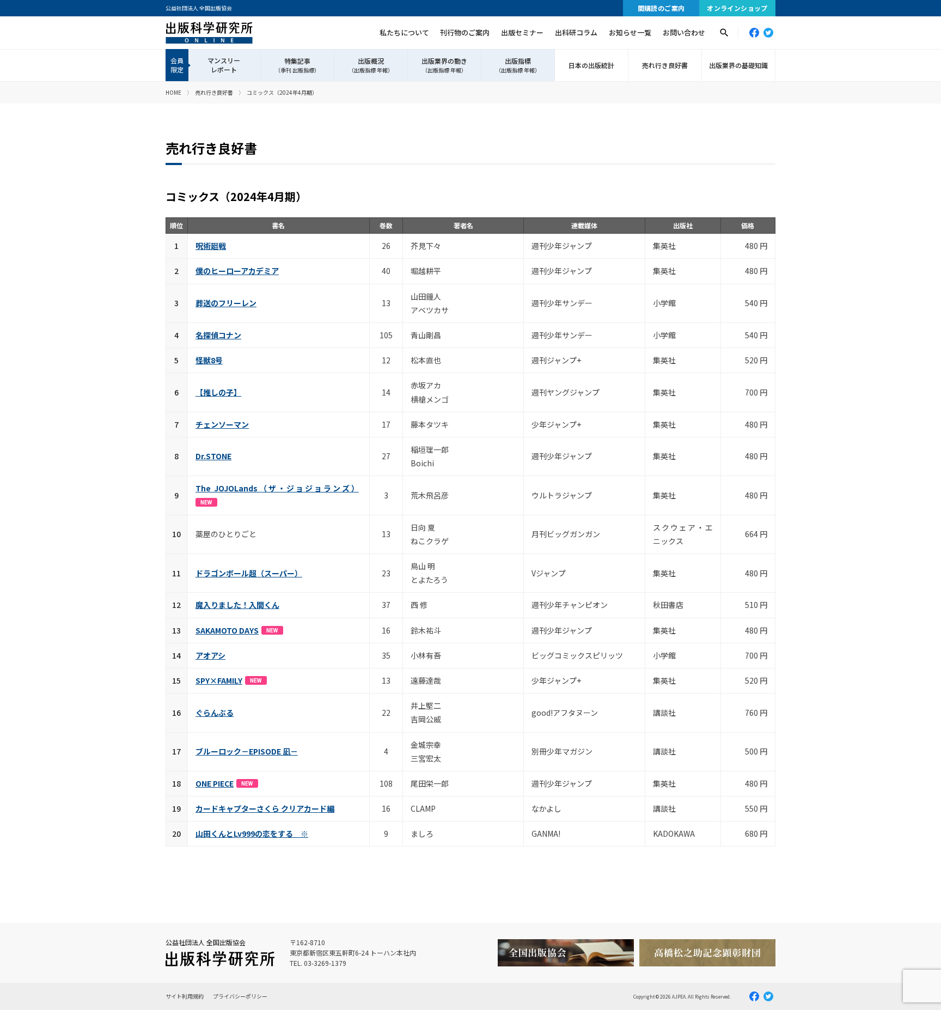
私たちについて (404, 32)
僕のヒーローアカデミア (237, 270)
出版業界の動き (444, 65)
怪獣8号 (209, 360)
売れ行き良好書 (665, 65)
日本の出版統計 (591, 65)
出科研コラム (576, 32)
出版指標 (518, 65)
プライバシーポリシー (240, 996)
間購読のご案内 (661, 8)
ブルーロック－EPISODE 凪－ (246, 751)
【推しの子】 (218, 392)
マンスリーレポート (223, 65)
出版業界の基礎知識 (738, 65)
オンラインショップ (737, 8)
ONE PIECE (214, 783)
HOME (173, 92)
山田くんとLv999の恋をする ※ (251, 833)
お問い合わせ (684, 32)
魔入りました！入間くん (237, 604)
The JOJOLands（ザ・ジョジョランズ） (277, 488)
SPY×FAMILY (218, 680)
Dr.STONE (213, 456)
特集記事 (297, 65)
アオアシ (210, 655)
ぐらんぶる (214, 712)
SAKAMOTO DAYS (227, 630)
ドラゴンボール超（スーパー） (248, 573)
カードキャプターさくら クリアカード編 (264, 808)
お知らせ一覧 (630, 32)
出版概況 (371, 65)
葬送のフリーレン (225, 302)
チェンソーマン (222, 424)
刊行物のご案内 (465, 32)
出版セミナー (522, 32)
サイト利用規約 (185, 996)
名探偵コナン (218, 335)
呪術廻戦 (210, 245)
